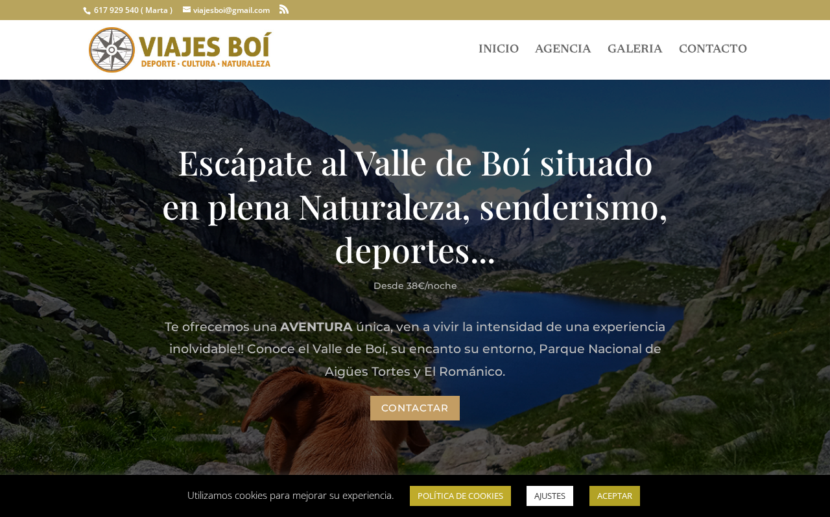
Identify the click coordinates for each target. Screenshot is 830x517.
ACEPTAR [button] (614, 495)
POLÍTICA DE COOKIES (460, 495)
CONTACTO (713, 50)
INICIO (499, 50)
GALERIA (635, 50)
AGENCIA (563, 50)
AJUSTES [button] (549, 495)
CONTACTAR (415, 408)
